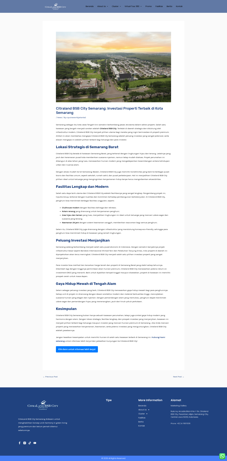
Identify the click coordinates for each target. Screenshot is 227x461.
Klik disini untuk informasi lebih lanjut (77, 349)
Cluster (115, 6)
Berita (169, 6)
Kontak (179, 6)
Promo (148, 6)
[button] (107, 6)
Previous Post (50, 376)
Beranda (90, 6)
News (59, 117)
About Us (101, 6)
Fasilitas (159, 6)
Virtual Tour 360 (132, 6)
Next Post (178, 376)
